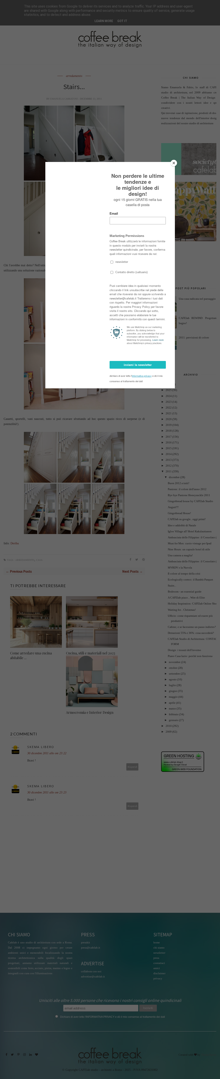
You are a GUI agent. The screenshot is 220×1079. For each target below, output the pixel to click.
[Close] (174, 163)
